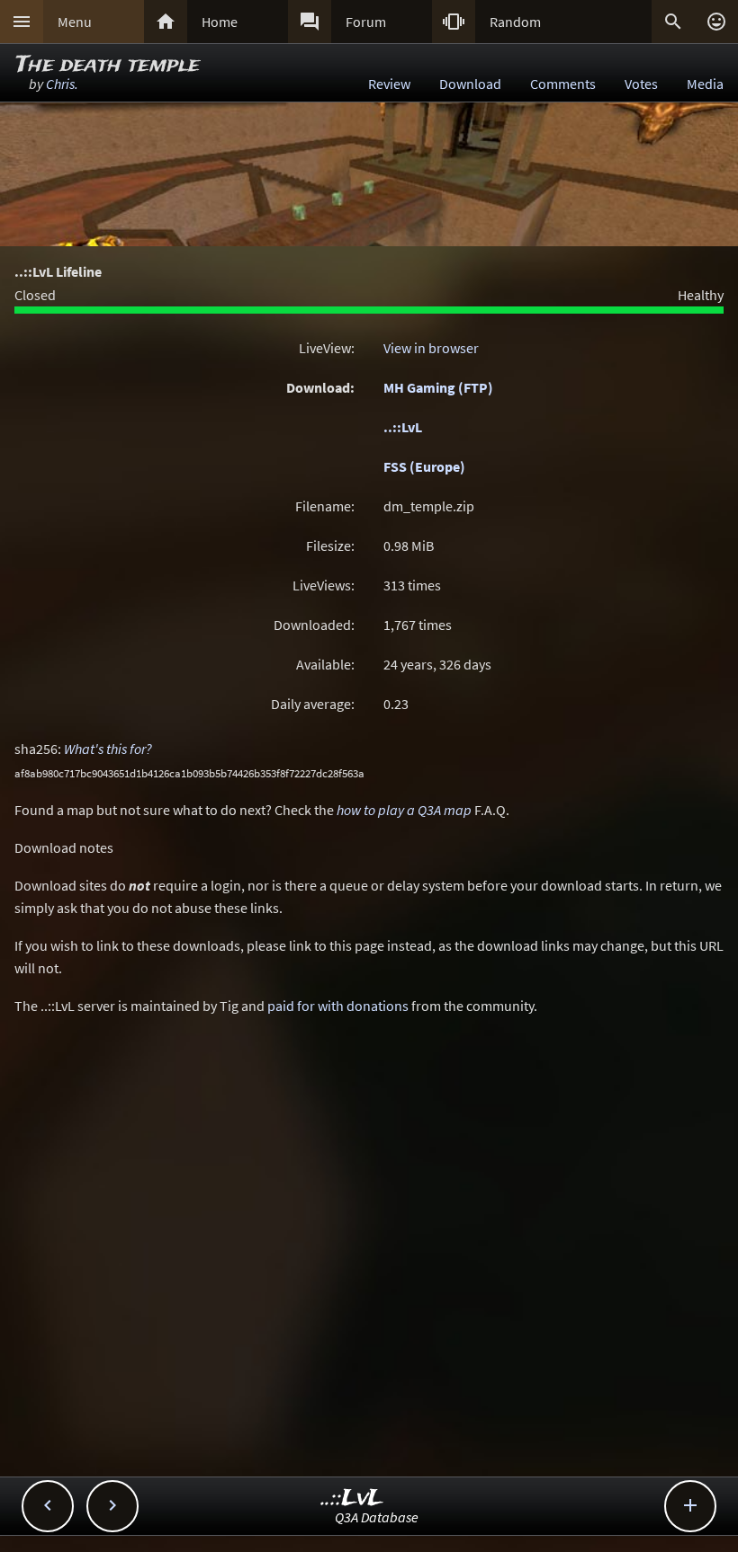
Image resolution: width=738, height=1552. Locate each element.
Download (470, 84)
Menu (75, 22)
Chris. (62, 84)
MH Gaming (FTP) (438, 387)
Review (389, 84)
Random (515, 22)
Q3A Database (376, 1517)
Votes (641, 84)
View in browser (431, 348)
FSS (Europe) (424, 466)
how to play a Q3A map (404, 810)
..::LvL (402, 427)
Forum (366, 22)
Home (220, 22)
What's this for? (108, 749)
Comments (563, 84)
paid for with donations (338, 1006)
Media (705, 84)
